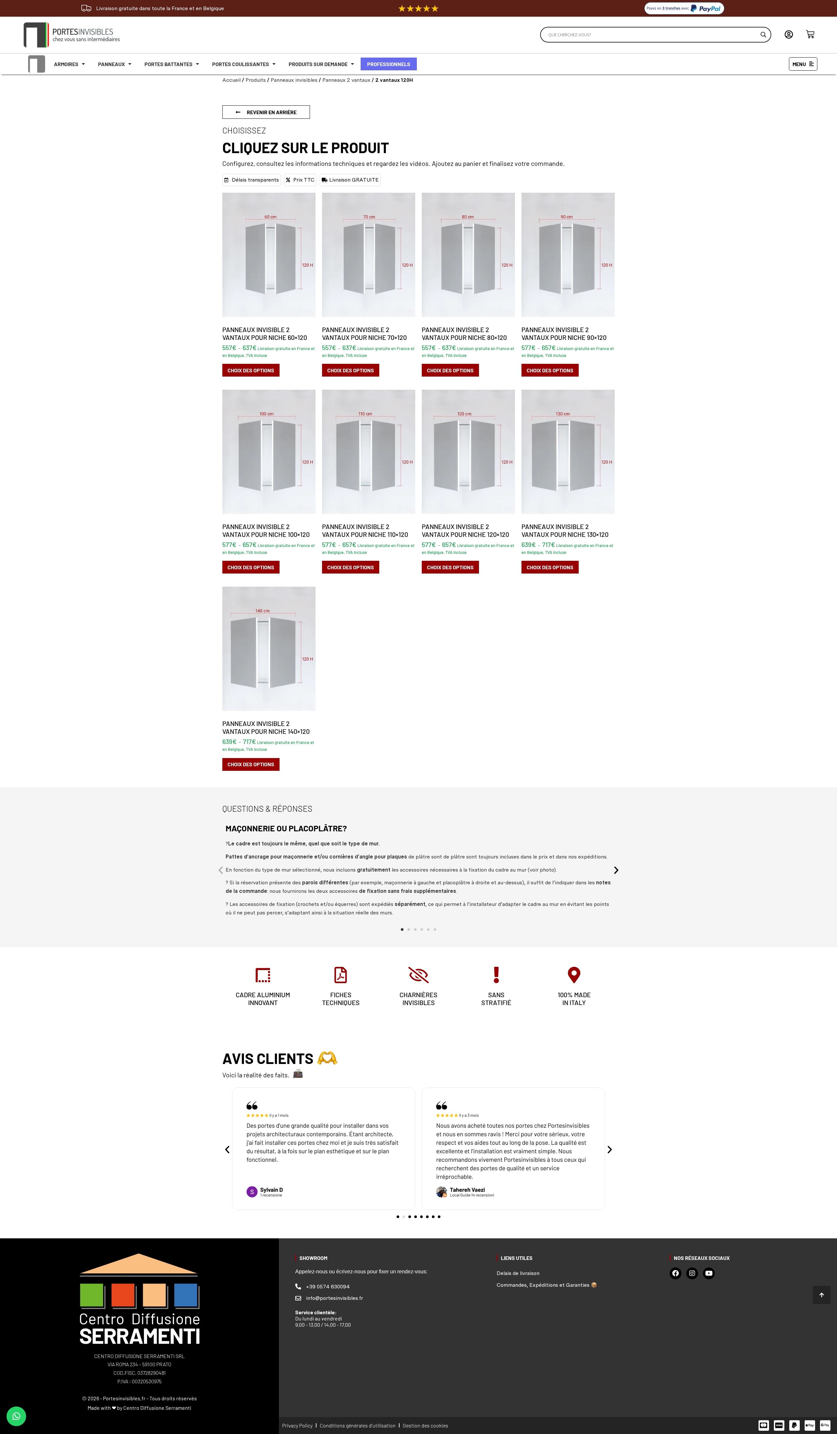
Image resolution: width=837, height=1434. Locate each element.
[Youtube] (709, 1273)
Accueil (231, 80)
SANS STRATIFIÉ (496, 998)
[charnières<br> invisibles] (418, 975)
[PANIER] (810, 34)
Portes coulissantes (240, 64)
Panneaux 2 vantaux (346, 80)
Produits (256, 80)
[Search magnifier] (763, 34)
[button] (221, 870)
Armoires (66, 64)
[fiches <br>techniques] (341, 975)
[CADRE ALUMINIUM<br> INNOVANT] (263, 975)
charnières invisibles (418, 998)
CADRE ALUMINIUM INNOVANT (263, 998)
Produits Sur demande (318, 64)
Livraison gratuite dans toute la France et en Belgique (160, 8)
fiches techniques (341, 998)
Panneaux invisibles (294, 80)
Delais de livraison (518, 1273)
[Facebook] (675, 1273)
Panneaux (111, 64)
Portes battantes (169, 64)
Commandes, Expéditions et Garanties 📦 (547, 1285)
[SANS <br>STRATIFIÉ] (496, 975)
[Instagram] (692, 1273)
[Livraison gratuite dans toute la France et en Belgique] (86, 8)
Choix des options (251, 370)
